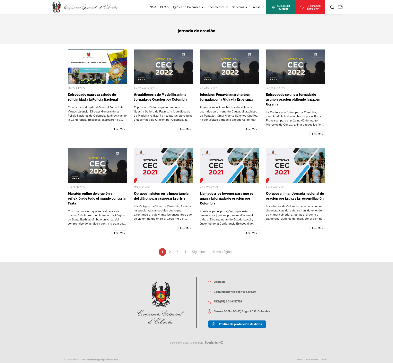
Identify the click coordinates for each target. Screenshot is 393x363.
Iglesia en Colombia (186, 7)
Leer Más (119, 129)
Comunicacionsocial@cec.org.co (235, 291)
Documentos (216, 7)
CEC (163, 7)
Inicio (152, 7)
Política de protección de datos (240, 324)
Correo (299, 360)
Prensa (256, 7)
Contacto (220, 282)
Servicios (238, 7)
